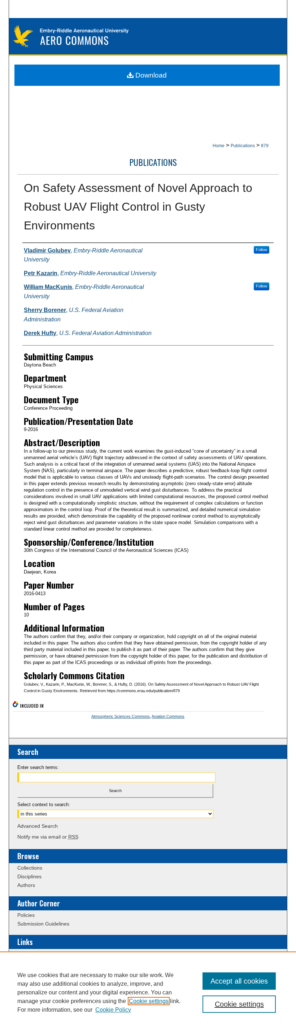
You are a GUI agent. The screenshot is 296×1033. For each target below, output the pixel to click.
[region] (148, 992)
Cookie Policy (113, 1010)
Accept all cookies (239, 981)
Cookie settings (149, 1001)
